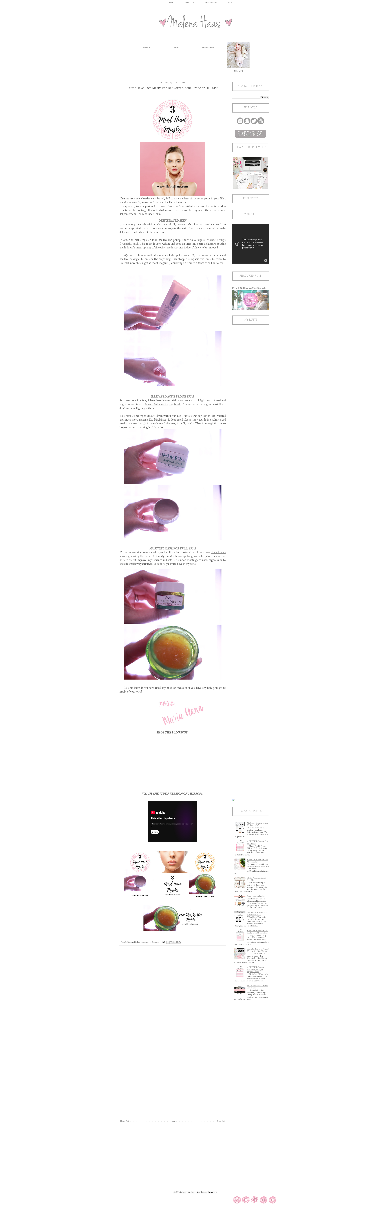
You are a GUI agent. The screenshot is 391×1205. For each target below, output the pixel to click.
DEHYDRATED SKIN (173, 220)
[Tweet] (245, 1203)
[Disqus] (172, 993)
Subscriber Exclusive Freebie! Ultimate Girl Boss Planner (258, 950)
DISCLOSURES (210, 3)
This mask (125, 415)
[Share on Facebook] (264, 1203)
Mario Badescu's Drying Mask (163, 404)
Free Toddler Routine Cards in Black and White (257, 913)
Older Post (221, 1121)
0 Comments (154, 942)
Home (173, 1121)
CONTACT (189, 3)
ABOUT (172, 3)
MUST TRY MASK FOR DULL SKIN (172, 548)
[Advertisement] (172, 1148)
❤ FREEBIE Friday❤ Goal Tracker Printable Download (257, 932)
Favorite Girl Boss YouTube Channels (248, 288)
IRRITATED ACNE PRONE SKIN (173, 396)
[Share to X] (173, 942)
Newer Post (124, 1121)
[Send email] (272, 1203)
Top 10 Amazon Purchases (256, 896)
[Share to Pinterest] (179, 942)
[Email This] (168, 942)
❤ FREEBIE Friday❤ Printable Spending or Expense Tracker (255, 969)
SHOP (229, 3)
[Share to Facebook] (176, 942)
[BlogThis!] (170, 942)
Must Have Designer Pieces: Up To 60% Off (257, 824)
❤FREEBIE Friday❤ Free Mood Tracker (257, 861)
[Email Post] (163, 942)
